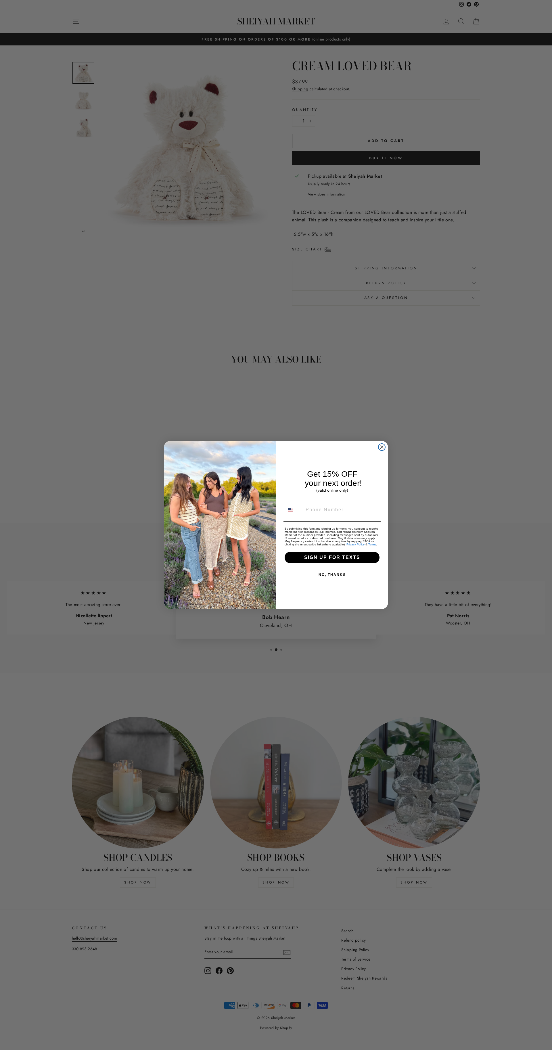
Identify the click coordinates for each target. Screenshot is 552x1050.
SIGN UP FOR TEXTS (332, 557)
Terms (372, 544)
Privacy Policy (355, 544)
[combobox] (294, 509)
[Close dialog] (381, 447)
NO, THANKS (332, 575)
